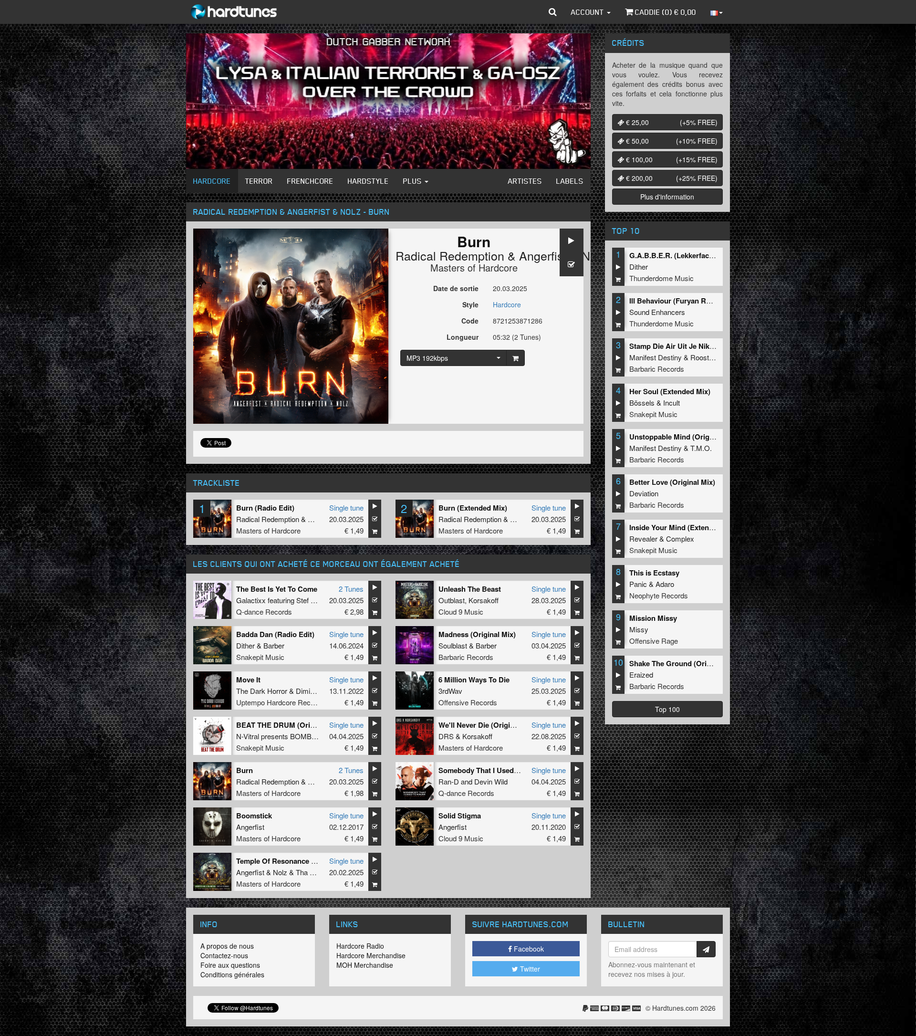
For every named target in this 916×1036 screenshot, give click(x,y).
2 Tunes (351, 589)
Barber (273, 645)
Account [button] (588, 12)
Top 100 (667, 709)
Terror (259, 181)
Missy (638, 629)
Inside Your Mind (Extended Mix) (683, 527)
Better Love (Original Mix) (672, 482)
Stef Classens (318, 600)
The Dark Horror (261, 691)
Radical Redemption (450, 255)
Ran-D (448, 781)
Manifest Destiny (655, 357)
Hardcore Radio (360, 946)
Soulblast (452, 645)
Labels (569, 181)
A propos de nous (227, 946)
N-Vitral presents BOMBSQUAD (286, 736)
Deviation (643, 493)
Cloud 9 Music (460, 612)
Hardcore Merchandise (371, 955)
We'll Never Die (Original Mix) (487, 725)
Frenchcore (310, 181)
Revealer (643, 539)
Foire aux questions (230, 965)
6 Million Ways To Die (474, 679)
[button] (552, 12)
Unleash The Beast (469, 589)
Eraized (641, 675)
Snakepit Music (260, 657)
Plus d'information (667, 196)
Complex (680, 539)
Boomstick (254, 815)
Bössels (642, 403)
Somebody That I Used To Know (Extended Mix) (517, 770)
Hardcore (212, 181)
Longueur (463, 337)
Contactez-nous (224, 955)
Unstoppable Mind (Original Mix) (683, 436)
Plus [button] (413, 181)
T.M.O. (701, 448)
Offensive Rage (653, 641)
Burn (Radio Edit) (265, 507)
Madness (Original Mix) (477, 634)
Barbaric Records (465, 657)
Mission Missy (653, 618)
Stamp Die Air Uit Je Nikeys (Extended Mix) (701, 346)
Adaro (665, 584)
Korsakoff (483, 600)
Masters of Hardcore (474, 267)
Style (470, 304)
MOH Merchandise (364, 965)
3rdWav (450, 691)
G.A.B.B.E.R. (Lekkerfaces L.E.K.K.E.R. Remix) (707, 255)
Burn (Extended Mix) (472, 507)
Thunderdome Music (661, 278)
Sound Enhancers (657, 312)
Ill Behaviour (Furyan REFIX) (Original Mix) (700, 300)
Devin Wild (491, 781)
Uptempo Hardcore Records (280, 702)
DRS (446, 736)
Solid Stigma (459, 815)
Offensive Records (467, 702)
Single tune (346, 507)
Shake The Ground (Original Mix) (684, 663)
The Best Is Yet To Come (276, 589)
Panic (638, 584)
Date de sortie (456, 288)
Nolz (594, 255)
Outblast (451, 600)
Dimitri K (309, 691)
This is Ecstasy (654, 572)
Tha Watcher (315, 872)
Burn (244, 770)
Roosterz (704, 357)
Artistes (525, 181)
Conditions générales (232, 974)
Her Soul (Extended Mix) (669, 391)
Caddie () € (664, 12)
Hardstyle (368, 181)
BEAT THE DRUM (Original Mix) (289, 725)
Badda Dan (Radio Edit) (275, 634)
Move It (248, 679)
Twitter (529, 968)
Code (470, 320)
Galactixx (251, 600)
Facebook (528, 948)
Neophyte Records (658, 595)
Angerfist (543, 255)
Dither (245, 645)
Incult (671, 403)
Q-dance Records (264, 612)
